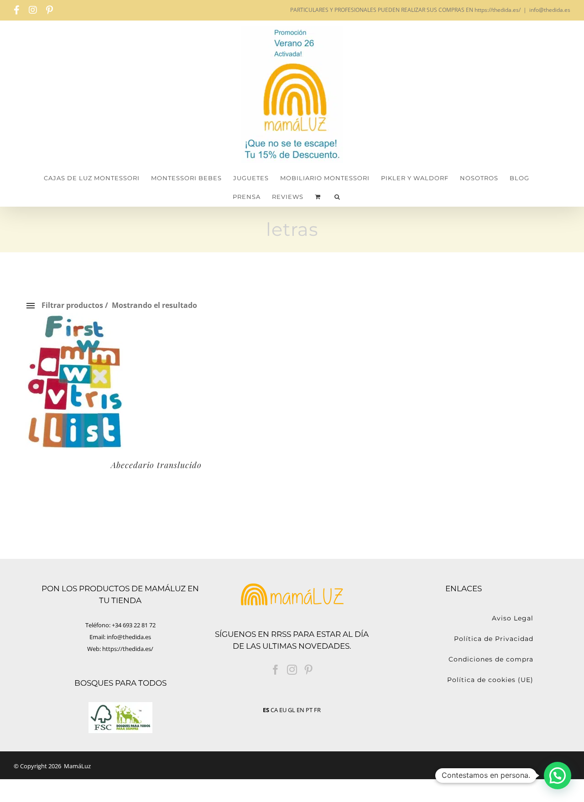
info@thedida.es (549, 10)
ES (266, 710)
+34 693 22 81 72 (134, 625)
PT (309, 710)
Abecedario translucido (156, 464)
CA (274, 710)
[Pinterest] (308, 670)
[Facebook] (276, 670)
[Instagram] (292, 670)
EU (283, 710)
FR (317, 710)
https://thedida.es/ (127, 649)
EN (300, 710)
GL (291, 710)
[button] (337, 196)
